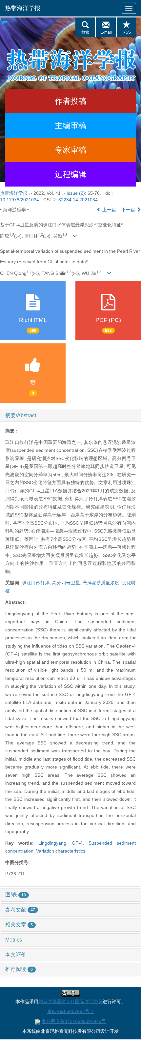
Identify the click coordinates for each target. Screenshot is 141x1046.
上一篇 (108, 209)
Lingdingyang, (55, 843)
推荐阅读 (19, 969)
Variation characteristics (60, 851)
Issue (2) (76, 193)
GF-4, (80, 843)
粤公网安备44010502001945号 (74, 1021)
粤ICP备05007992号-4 (70, 1011)
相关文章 (19, 924)
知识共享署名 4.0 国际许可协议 (70, 1001)
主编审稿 (70, 125)
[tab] (70, 415)
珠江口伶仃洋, (37, 582)
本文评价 (15, 954)
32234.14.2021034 (78, 199)
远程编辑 (70, 174)
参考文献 (20, 910)
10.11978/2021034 (19, 199)
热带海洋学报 (22, 8)
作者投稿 (70, 101)
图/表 (15, 894)
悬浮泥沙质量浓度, (102, 582)
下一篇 (128, 209)
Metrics (13, 940)
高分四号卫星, (67, 582)
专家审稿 (70, 149)
